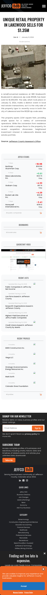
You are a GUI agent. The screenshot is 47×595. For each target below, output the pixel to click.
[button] (43, 569)
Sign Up (37, 428)
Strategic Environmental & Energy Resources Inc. (16, 368)
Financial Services (23, 527)
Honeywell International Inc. (12, 206)
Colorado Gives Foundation (16, 386)
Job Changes (23, 497)
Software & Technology (23, 546)
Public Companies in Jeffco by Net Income (18, 288)
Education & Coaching (24, 525)
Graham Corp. (11, 185)
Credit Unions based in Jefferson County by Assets (19, 326)
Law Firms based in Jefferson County (17, 297)
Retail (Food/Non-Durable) (23, 543)
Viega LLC (9, 357)
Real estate (23, 538)
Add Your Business (23, 508)
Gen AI (15, 37)
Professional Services (23, 535)
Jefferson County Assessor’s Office (25, 141)
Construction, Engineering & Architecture (23, 522)
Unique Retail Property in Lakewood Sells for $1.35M (23, 24)
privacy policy (31, 434)
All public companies (14, 213)
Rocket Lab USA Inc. (11, 196)
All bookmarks (11, 232)
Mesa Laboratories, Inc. (13, 177)
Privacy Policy (28, 592)
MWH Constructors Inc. (15, 348)
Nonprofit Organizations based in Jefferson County (19, 307)
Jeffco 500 (23, 492)
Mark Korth (9, 377)
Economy (23, 505)
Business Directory (23, 495)
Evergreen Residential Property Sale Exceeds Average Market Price (21, 402)
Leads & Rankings (23, 500)
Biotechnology (23, 519)
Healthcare (23, 530)
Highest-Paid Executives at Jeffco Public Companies (16, 317)
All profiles (9, 394)
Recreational (23, 540)
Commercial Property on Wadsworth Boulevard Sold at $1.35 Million (22, 406)
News (23, 502)
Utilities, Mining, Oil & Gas (23, 548)
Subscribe (9, 460)
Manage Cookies (18, 592)
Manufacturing (23, 533)
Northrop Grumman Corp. (12, 167)
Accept (24, 586)
